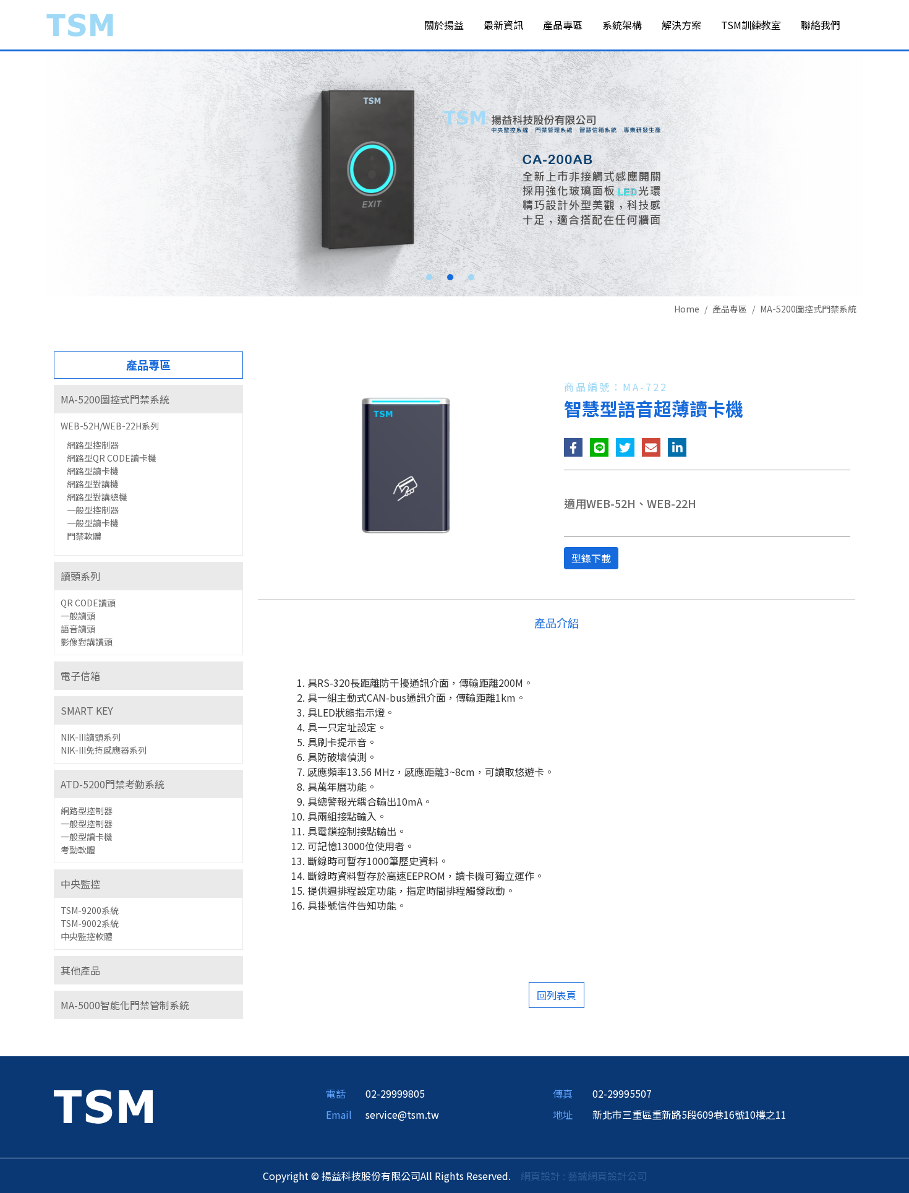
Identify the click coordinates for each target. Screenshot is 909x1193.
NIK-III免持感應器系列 (104, 750)
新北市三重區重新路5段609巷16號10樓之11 (689, 1114)
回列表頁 (556, 995)
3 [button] (471, 277)
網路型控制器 (93, 445)
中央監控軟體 (87, 936)
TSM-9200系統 (90, 910)
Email (339, 1114)
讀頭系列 (80, 576)
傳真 (563, 1093)
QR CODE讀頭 (88, 602)
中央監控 (80, 883)
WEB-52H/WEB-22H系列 (110, 426)
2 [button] (450, 277)
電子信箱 (80, 675)
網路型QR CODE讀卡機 (111, 458)
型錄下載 (591, 558)
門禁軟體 (84, 536)
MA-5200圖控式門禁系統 (808, 309)
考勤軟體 (78, 849)
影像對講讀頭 (87, 641)
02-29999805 (395, 1093)
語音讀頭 (78, 628)
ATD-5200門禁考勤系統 (112, 784)
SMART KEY (87, 710)
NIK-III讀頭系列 (91, 737)
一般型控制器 (93, 510)
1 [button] (429, 277)
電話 (336, 1093)
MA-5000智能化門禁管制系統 (125, 1004)
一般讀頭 (78, 615)
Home (686, 309)
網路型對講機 (93, 484)
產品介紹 (556, 622)
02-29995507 (622, 1093)
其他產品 (80, 970)
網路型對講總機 (97, 497)
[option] (454, 173)
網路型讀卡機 (93, 471)
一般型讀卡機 (93, 523)
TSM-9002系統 (90, 923)
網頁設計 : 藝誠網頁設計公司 (584, 1175)
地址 (563, 1114)
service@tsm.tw (402, 1114)
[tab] (148, 399)
